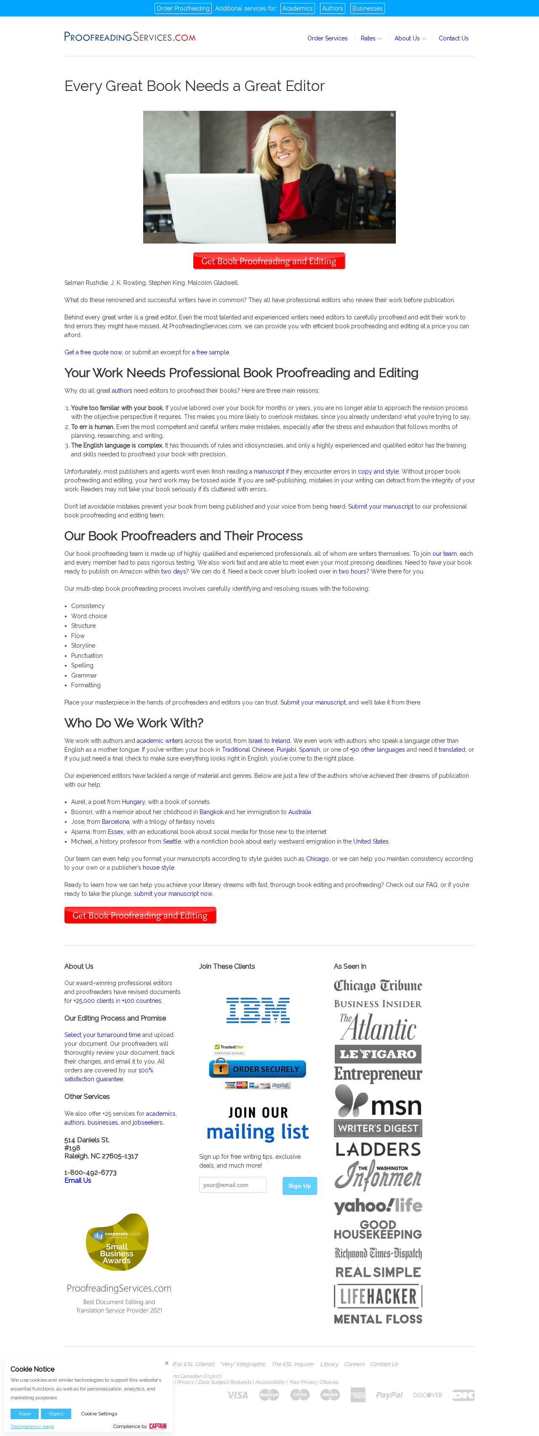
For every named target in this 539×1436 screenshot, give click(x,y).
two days (173, 571)
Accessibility (270, 1382)
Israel (255, 740)
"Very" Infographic (242, 1364)
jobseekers (148, 1122)
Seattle (172, 841)
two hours (352, 571)
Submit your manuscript (381, 506)
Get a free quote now (93, 352)
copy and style (378, 471)
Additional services (241, 8)
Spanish (309, 749)
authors (122, 390)
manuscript (269, 471)
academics (161, 1113)
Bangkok (211, 812)
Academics (298, 8)
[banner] (130, 36)
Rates (369, 38)
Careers (354, 1364)
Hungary (133, 801)
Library (329, 1364)
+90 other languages (377, 749)
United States (371, 841)
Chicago (317, 858)
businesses (103, 1122)
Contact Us (454, 38)
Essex (115, 831)
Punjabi (286, 749)
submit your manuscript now (173, 893)
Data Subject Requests (224, 1382)
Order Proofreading (183, 8)
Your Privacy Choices (313, 1382)
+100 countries (141, 1000)
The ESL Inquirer (292, 1364)
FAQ (432, 884)
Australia (299, 812)
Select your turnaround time (102, 1034)
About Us (408, 38)
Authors (332, 8)
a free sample (210, 352)
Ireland (281, 740)
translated (452, 749)
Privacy (185, 1382)
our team (444, 553)
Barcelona (115, 821)
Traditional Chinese (248, 749)
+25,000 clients (94, 1000)
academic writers (160, 740)
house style (158, 867)
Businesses (367, 8)
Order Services (327, 38)
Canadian (191, 1376)
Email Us (77, 1180)
